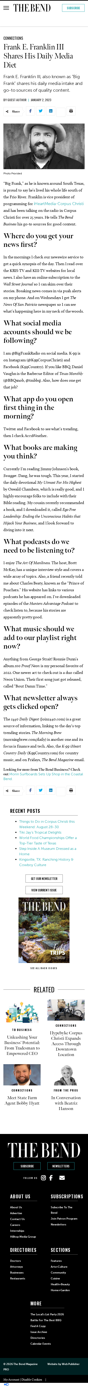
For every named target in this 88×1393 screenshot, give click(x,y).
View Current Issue (44, 890)
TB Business (22, 1030)
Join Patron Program (64, 1218)
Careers (15, 1225)
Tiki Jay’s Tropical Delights (40, 832)
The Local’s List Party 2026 (47, 1314)
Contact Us (17, 1219)
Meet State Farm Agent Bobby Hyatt (22, 1100)
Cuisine (55, 1278)
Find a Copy (38, 1326)
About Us (16, 1207)
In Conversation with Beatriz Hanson (66, 1103)
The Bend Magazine (25, 1364)
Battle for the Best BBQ (45, 1320)
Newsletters (60, 1166)
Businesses (16, 1272)
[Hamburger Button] (6, 8)
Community (58, 1272)
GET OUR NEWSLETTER (44, 878)
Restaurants (17, 1278)
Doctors (15, 1260)
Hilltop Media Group (23, 1236)
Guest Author (16, 99)
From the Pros (66, 1090)
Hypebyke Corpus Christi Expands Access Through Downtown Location (66, 1043)
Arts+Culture (59, 1266)
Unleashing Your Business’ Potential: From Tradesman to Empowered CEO (22, 1045)
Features (56, 1260)
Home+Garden (60, 1290)
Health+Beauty (60, 1284)
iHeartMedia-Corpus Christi (59, 203)
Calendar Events (40, 1343)
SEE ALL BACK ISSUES (44, 968)
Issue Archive (38, 1332)
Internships (17, 1230)
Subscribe (73, 8)
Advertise (16, 1213)
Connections (13, 38)
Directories (37, 1337)
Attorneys (16, 1266)
